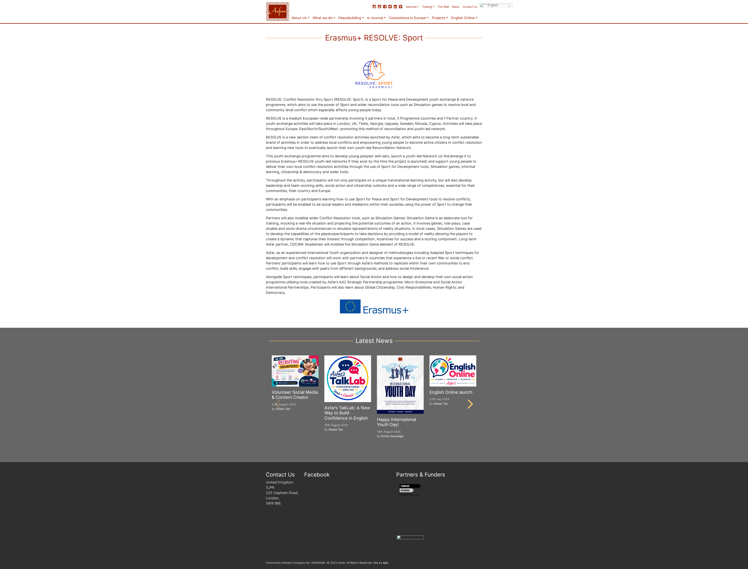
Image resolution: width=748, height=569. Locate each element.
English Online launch (451, 392)
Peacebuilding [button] (349, 18)
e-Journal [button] (375, 18)
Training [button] (427, 6)
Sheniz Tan (283, 408)
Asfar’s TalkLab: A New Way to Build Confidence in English (347, 413)
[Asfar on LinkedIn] (395, 6)
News (456, 6)
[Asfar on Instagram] (374, 6)
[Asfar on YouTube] (379, 6)
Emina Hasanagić (392, 436)
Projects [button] (438, 18)
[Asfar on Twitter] (390, 6)
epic (385, 562)
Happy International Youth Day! (396, 422)
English (492, 5)
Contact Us (470, 6)
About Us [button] (299, 18)
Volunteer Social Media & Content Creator (295, 395)
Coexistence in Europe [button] (407, 18)
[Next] (469, 404)
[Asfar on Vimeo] (400, 6)
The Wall (443, 6)
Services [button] (411, 6)
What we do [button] (323, 18)
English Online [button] (463, 18)
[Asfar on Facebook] (384, 6)
